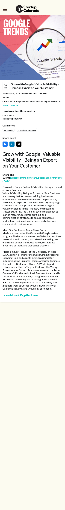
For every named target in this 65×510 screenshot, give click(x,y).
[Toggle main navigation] (5, 9)
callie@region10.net (12, 118)
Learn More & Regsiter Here (20, 295)
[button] (10, 105)
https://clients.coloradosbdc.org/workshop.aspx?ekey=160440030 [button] (39, 101)
